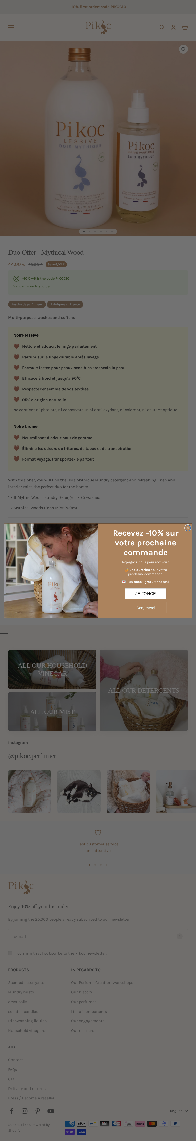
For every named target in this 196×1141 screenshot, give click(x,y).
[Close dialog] (188, 528)
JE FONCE (145, 593)
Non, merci (146, 607)
